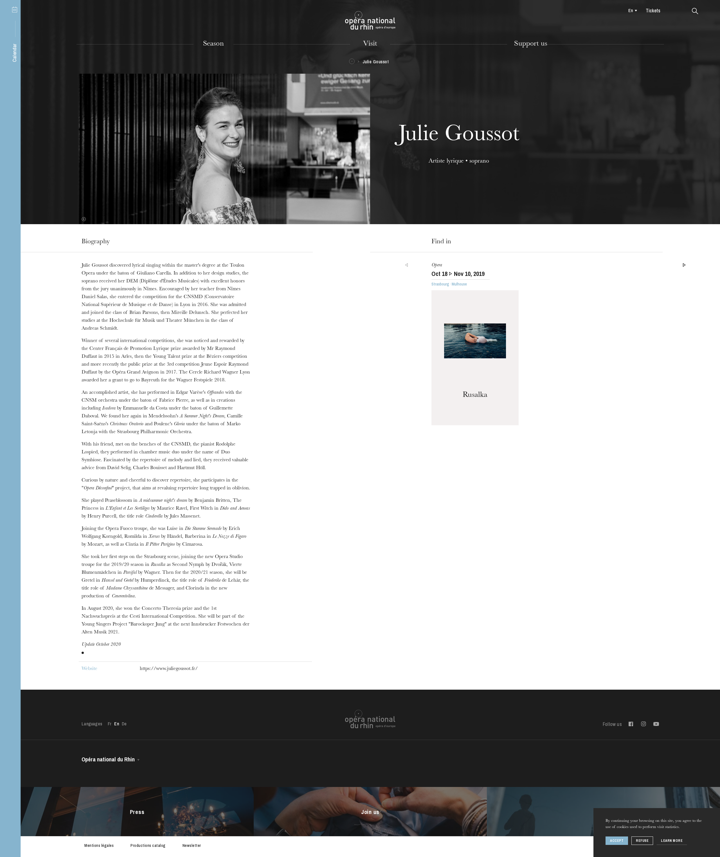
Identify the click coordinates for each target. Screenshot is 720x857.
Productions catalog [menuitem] (148, 845)
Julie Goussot (376, 62)
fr (109, 724)
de (124, 724)
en (630, 10)
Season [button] (213, 44)
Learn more (672, 840)
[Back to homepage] (370, 20)
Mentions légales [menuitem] (99, 845)
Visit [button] (370, 44)
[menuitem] (631, 10)
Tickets (653, 10)
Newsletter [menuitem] (192, 845)
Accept (617, 840)
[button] (695, 11)
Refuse (642, 840)
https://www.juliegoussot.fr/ (169, 669)
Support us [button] (530, 44)
